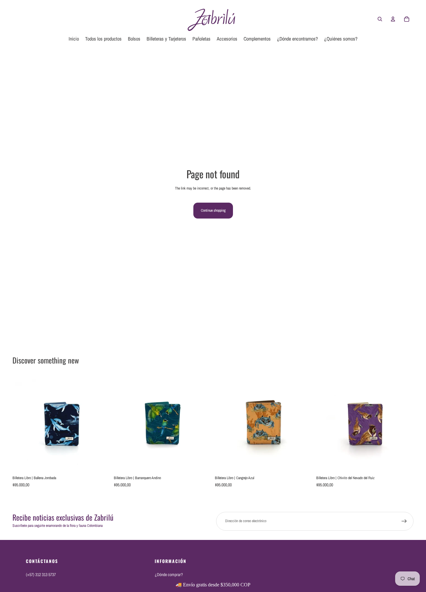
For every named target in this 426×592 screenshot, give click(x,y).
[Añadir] (100, 463)
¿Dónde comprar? (169, 574)
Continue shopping (213, 210)
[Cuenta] (393, 19)
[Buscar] (380, 19)
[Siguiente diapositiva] (100, 424)
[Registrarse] (404, 521)
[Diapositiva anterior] (21, 424)
